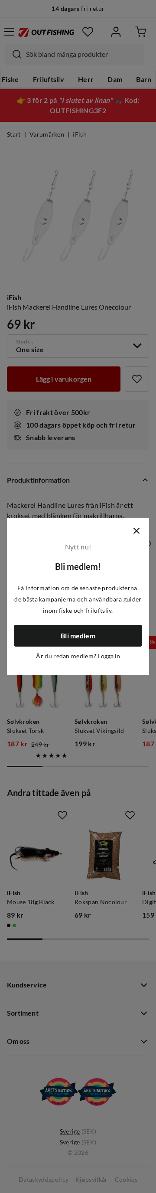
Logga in (109, 656)
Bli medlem (78, 636)
